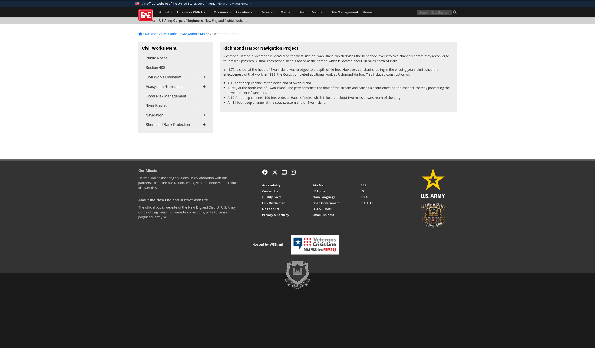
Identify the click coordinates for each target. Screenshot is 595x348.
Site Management (344, 12)
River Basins (156, 106)
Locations (244, 12)
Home (367, 12)
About (164, 12)
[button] (235, 3)
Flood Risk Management (165, 96)
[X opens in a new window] (275, 172)
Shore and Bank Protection (167, 125)
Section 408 (155, 68)
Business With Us (191, 12)
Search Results (311, 12)
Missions (221, 12)
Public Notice (156, 58)
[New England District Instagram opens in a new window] (293, 172)
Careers (267, 12)
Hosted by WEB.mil (267, 244)
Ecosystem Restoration (164, 87)
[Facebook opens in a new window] (265, 172)
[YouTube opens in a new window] (284, 172)
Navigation (154, 115)
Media (286, 12)
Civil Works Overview (163, 77)
